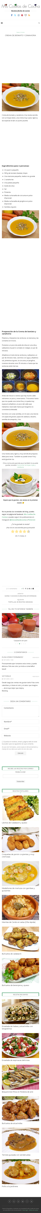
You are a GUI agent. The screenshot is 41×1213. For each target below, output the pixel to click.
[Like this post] (23, 588)
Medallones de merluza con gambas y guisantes (18, 889)
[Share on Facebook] (25, 588)
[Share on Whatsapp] (31, 588)
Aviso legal (25, 1210)
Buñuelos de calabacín (11, 954)
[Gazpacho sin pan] (20, 625)
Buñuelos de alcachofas (12, 1123)
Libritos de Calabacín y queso (14, 823)
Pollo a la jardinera (10, 1186)
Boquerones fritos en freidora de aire (17, 1092)
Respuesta (36, 657)
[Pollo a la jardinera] (20, 1171)
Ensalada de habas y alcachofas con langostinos (17, 1027)
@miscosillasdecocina (18, 520)
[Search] (39, 23)
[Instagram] (19, 15)
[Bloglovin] (26, 15)
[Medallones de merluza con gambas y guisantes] (20, 873)
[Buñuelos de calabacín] (20, 939)
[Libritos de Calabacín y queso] (20, 808)
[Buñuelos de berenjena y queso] (20, 970)
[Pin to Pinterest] (29, 588)
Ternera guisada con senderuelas (16, 1155)
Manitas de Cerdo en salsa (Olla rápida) (18, 922)
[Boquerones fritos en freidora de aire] (20, 1077)
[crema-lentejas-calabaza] (20, 483)
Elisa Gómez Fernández (12, 657)
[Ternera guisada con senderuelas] (20, 1140)
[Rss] (29, 15)
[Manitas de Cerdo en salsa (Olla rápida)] (20, 907)
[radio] (12, 532)
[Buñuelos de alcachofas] (20, 1108)
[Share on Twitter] (27, 588)
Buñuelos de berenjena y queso (15, 985)
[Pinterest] (22, 15)
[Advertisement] (20, 59)
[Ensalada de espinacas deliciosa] (20, 1045)
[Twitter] (15, 15)
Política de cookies (33, 1210)
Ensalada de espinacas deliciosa (16, 1060)
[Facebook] (11, 15)
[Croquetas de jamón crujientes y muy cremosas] (20, 839)
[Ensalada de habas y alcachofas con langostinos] (20, 1011)
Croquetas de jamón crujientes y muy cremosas (18, 855)
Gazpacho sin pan (20, 641)
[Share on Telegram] (33, 588)
